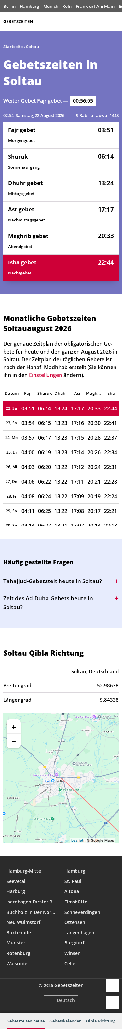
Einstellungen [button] (45, 375)
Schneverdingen (82, 912)
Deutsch (66, 1000)
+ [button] (13, 726)
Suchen (115, 21)
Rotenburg (18, 953)
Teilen (112, 985)
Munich (50, 6)
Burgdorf (74, 943)
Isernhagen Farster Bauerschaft (32, 902)
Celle (69, 963)
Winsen (72, 953)
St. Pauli (73, 881)
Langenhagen (79, 932)
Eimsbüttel (76, 902)
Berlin (9, 6)
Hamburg (29, 6)
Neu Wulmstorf (23, 922)
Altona (71, 891)
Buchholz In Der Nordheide (32, 912)
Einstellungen (112, 1002)
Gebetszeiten (18, 21)
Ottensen (74, 922)
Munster (16, 943)
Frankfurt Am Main (95, 6)
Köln (67, 6)
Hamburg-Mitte (24, 871)
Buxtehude (19, 932)
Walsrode (17, 963)
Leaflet (77, 840)
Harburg (16, 891)
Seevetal (16, 881)
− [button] (13, 741)
